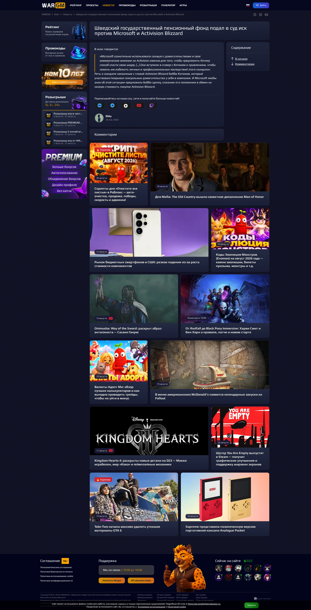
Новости (108, 5)
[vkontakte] (99, 105)
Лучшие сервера (164, 595)
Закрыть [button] (251, 605)
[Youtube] (139, 105)
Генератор (168, 5)
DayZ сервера (201, 597)
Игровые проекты (145, 597)
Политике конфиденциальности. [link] (204, 603)
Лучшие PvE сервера (165, 600)
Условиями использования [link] (151, 606)
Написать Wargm (112, 580)
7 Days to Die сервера (204, 600)
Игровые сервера (145, 595)
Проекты (92, 5)
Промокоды (127, 5)
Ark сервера (201, 595)
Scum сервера (182, 595)
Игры (183, 5)
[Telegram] (112, 105)
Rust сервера (181, 597)
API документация (141, 580)
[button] (247, 5)
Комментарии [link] (244, 64)
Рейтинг (76, 5)
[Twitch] (152, 105)
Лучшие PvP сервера (165, 597)
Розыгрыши (148, 5)
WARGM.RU (65, 595)
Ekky (109, 116)
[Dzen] (125, 105)
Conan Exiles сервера (184, 600)
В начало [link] (241, 58)
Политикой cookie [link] (177, 606)
